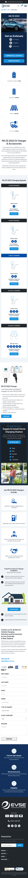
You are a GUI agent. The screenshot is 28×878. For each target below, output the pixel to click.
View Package (14, 609)
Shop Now (6, 416)
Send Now (9, 739)
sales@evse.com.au (7, 661)
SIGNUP (20, 845)
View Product (14, 213)
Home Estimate (14, 61)
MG (8, 9)
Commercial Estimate (14, 56)
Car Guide (3, 9)
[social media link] (9, 826)
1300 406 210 (5, 659)
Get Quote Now (14, 442)
